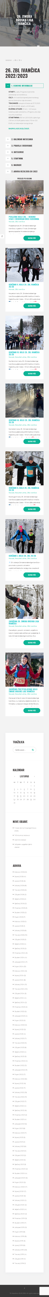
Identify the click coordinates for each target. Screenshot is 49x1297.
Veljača (19, 899)
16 (34, 793)
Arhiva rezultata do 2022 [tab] (24, 171)
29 (31, 799)
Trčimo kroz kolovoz (22, 835)
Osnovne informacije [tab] (22, 85)
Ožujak (19, 894)
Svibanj (19, 885)
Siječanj (19, 903)
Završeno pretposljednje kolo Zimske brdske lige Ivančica (23, 690)
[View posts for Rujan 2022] (14, 776)
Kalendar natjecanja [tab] (22, 139)
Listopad (24, 776)
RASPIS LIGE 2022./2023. (19, 129)
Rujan (18, 917)
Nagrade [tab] (16, 165)
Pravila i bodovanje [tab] (21, 145)
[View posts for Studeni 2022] (34, 776)
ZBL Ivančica (20, 222)
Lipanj (18, 881)
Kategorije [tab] (17, 152)
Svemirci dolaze (20, 840)
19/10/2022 (8, 60)
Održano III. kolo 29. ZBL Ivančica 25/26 (24, 421)
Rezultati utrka (20, 357)
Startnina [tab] (17, 158)
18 (17, 796)
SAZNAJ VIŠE (32, 238)
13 (24, 793)
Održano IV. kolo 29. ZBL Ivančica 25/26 (24, 353)
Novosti (27, 28)
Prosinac (19, 908)
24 (14, 799)
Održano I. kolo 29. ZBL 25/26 (22, 555)
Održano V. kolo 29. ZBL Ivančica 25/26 (24, 285)
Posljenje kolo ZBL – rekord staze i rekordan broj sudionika (24, 217)
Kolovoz (19, 872)
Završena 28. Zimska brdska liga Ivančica (24, 622)
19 (21, 796)
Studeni (19, 912)
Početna (20, 28)
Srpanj (19, 876)
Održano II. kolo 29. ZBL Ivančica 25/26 (24, 488)
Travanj (19, 890)
